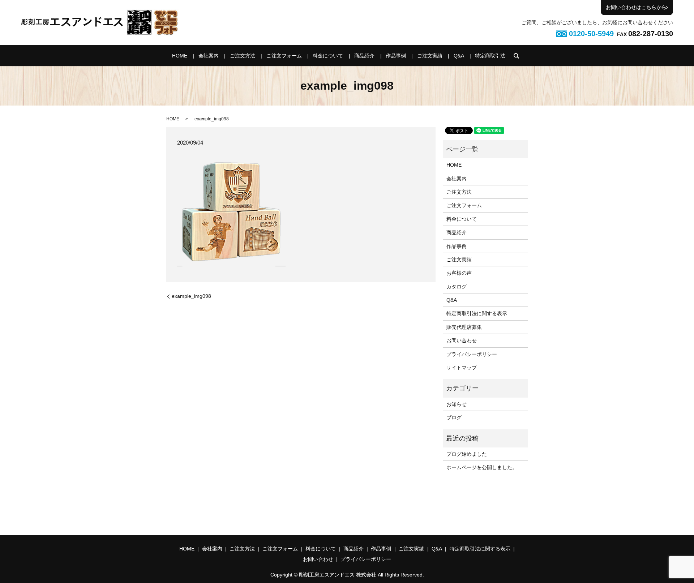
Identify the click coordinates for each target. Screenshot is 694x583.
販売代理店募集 (464, 327)
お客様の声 (459, 273)
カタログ (456, 287)
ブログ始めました (466, 454)
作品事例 (396, 56)
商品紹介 (364, 56)
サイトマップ (461, 367)
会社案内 (208, 56)
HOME (179, 56)
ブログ (454, 417)
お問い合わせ (461, 340)
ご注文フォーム (284, 56)
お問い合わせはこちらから (636, 7)
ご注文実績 (429, 56)
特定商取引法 (490, 56)
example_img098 (191, 296)
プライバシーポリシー (471, 354)
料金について (328, 56)
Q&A (459, 56)
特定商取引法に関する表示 (476, 313)
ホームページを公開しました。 (481, 467)
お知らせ (456, 404)
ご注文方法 (242, 56)
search (516, 55)
